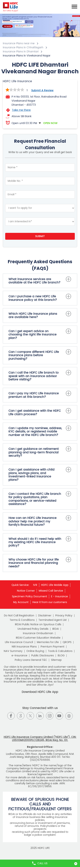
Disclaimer (44, 615)
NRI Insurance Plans (24, 646)
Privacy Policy (63, 615)
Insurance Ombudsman (38, 633)
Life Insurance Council (19, 642)
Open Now (50, 123)
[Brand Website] (69, 715)
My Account (20, 602)
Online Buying (35, 651)
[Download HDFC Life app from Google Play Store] (36, 702)
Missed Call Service (51, 591)
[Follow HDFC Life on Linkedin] (40, 715)
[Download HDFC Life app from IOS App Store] (43, 702)
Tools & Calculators (60, 651)
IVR (35, 585)
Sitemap (56, 660)
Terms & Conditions (22, 620)
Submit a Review (42, 90)
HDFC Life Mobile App (54, 585)
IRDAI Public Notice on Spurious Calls (38, 624)
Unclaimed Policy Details (32, 629)
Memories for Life (48, 642)
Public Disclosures (42, 655)
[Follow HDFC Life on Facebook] (11, 715)
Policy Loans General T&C (31, 660)
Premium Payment (52, 646)
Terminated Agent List (53, 620)
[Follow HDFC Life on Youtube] (59, 715)
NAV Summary (13, 651)
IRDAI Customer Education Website (38, 638)
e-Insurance (19, 655)
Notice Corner (26, 591)
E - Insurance (59, 596)
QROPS (67, 642)
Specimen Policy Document (29, 596)
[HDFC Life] (10, 7)
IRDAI (55, 629)
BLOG (61, 655)
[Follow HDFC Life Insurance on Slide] (40, 725)
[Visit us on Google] (20, 715)
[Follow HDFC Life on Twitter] (30, 715)
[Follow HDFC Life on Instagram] (49, 715)
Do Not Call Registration (19, 615)
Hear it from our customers (49, 602)
